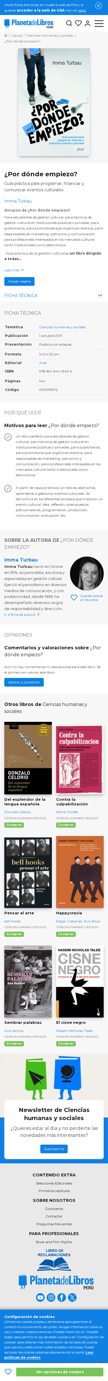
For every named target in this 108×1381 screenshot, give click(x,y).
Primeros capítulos (54, 1191)
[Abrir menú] (99, 23)
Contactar (54, 1216)
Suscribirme (54, 1149)
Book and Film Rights (54, 1242)
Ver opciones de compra (60, 1372)
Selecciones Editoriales (54, 1183)
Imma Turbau (21, 560)
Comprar (14, 825)
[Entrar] (86, 23)
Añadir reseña (19, 281)
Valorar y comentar (24, 682)
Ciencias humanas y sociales (62, 327)
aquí (82, 10)
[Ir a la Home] (5, 35)
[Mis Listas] (77, 23)
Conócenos (54, 1208)
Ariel (43, 363)
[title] (56, 1282)
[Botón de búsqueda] (69, 23)
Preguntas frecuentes (54, 1224)
